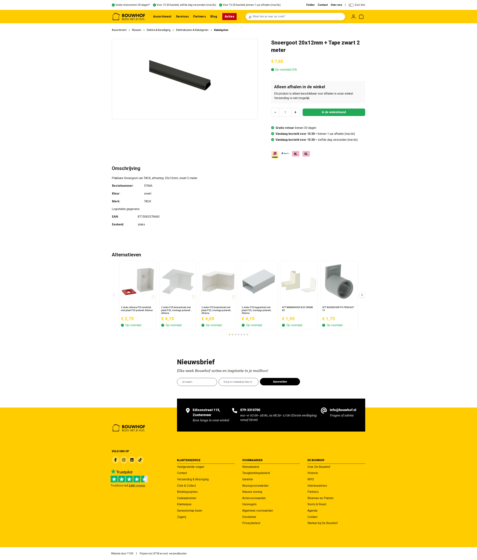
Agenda (312, 510)
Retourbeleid (250, 467)
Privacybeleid (251, 523)
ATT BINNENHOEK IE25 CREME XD (297, 309)
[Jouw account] (353, 16)
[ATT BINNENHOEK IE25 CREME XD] (298, 281)
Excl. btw (360, 4)
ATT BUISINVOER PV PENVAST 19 (338, 309)
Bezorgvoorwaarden (255, 485)
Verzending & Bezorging (193, 479)
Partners (313, 492)
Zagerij (181, 517)
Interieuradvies (317, 485)
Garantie (247, 479)
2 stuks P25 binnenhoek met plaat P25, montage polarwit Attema (176, 310)
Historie (312, 473)
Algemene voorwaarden (257, 510)
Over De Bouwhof (318, 467)
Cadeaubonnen (186, 498)
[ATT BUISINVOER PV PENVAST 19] (339, 281)
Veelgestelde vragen (190, 467)
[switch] (351, 5)
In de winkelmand (334, 112)
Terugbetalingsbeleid (256, 473)
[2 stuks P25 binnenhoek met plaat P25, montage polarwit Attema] (178, 281)
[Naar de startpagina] (128, 16)
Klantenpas (184, 504)
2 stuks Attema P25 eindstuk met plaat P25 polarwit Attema (137, 309)
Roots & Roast (316, 504)
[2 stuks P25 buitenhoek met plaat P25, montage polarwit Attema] (218, 281)
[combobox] (298, 16)
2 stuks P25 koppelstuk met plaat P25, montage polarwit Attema (256, 310)
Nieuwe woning (252, 492)
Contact (323, 4)
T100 (130, 553)
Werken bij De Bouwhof (322, 523)
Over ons (336, 4)
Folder (310, 4)
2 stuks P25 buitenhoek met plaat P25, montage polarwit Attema (215, 310)
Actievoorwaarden (254, 498)
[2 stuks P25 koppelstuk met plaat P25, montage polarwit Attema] (258, 281)
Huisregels (249, 504)
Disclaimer (249, 517)
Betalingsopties (187, 492)
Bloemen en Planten (320, 498)
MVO (310, 479)
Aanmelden (280, 381)
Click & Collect (186, 485)
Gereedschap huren (189, 510)
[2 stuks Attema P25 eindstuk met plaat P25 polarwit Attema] (137, 281)
